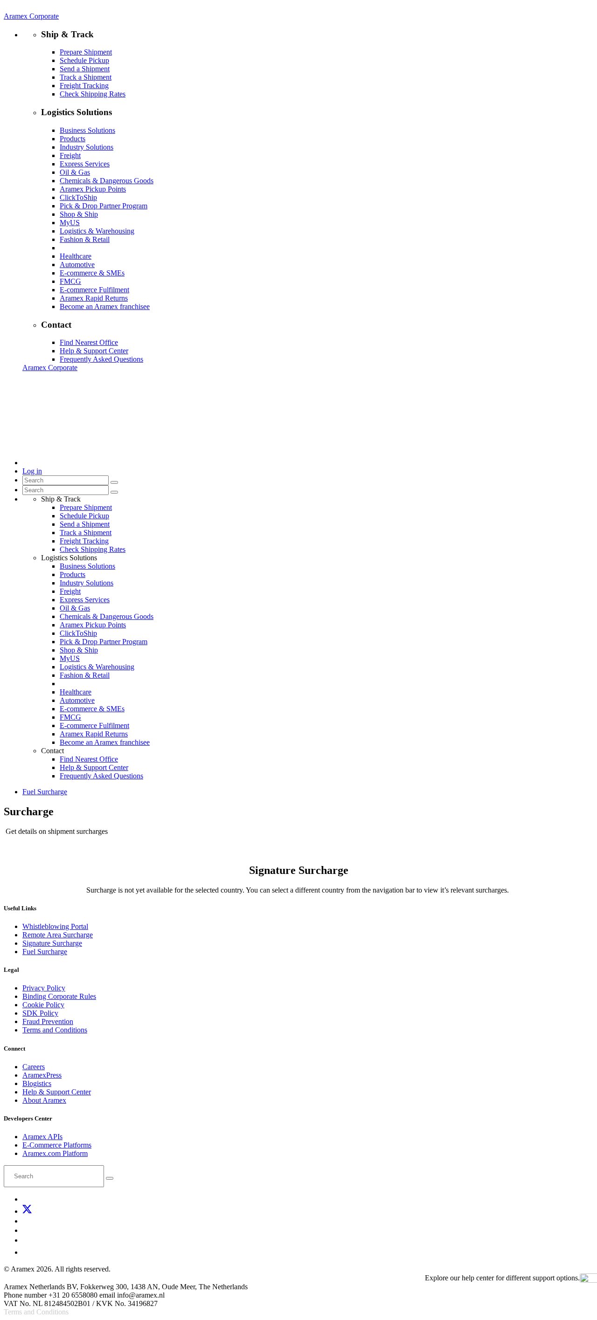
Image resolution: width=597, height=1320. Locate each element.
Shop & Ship (79, 214)
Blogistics (36, 1083)
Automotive (77, 264)
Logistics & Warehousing (97, 231)
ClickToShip (78, 197)
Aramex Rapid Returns (94, 298)
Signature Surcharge (52, 943)
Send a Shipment (85, 69)
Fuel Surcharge (44, 952)
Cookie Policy (43, 1005)
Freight (70, 155)
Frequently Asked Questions (101, 359)
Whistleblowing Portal (55, 926)
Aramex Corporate (31, 16)
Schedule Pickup (84, 60)
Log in (32, 471)
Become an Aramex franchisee (105, 306)
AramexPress (42, 1075)
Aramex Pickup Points (93, 189)
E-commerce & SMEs (92, 273)
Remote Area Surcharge (57, 935)
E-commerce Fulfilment (94, 290)
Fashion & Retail (85, 239)
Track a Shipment (85, 77)
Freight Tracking (84, 85)
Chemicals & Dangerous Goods (106, 181)
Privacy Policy (43, 988)
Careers (33, 1067)
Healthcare (75, 256)
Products (72, 139)
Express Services (85, 164)
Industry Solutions (86, 147)
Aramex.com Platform (55, 1153)
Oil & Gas (75, 172)
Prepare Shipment (86, 52)
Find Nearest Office (89, 342)
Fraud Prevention (47, 1021)
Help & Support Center (94, 351)
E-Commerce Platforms (56, 1145)
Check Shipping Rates (92, 94)
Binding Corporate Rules (59, 996)
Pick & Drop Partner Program (103, 206)
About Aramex (44, 1100)
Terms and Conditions (54, 1030)
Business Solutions (87, 130)
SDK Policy (40, 1013)
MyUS (70, 223)
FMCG (70, 281)
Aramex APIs (42, 1137)
